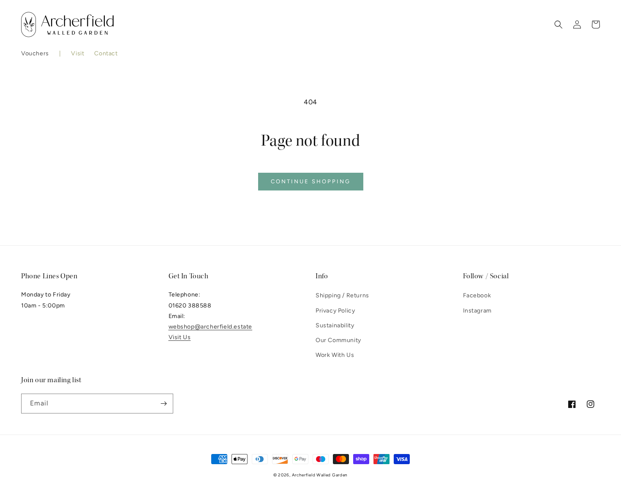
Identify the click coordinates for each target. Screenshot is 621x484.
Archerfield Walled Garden (320, 475)
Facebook (477, 295)
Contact (105, 53)
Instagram (477, 310)
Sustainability (335, 325)
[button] (35, 54)
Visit (77, 53)
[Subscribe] (163, 403)
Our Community (338, 340)
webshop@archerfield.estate (211, 326)
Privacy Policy (335, 310)
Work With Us (335, 355)
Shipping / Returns (342, 295)
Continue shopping (311, 181)
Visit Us (180, 337)
